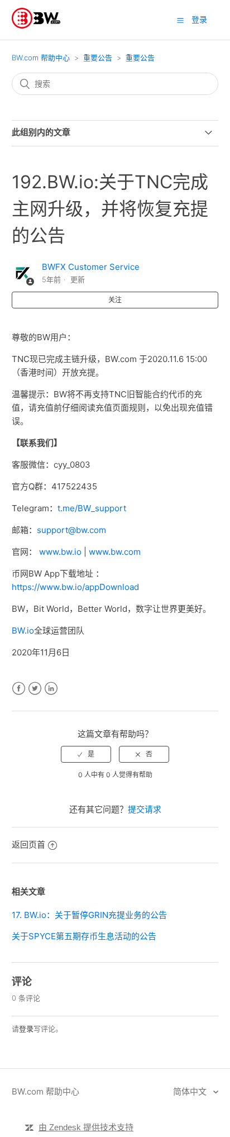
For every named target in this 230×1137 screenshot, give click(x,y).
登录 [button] (199, 19)
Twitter (35, 689)
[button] (180, 20)
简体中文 (191, 1091)
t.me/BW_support (92, 508)
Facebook (19, 689)
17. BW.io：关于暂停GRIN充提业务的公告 (89, 915)
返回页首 (28, 844)
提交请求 (144, 809)
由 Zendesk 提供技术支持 (86, 1127)
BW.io (23, 630)
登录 (26, 1028)
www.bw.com (115, 551)
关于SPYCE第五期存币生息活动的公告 (84, 936)
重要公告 (97, 57)
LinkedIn (51, 689)
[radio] (86, 754)
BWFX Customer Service (91, 266)
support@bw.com (71, 530)
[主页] (36, 25)
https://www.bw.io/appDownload (75, 587)
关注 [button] (115, 300)
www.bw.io (60, 551)
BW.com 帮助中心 (41, 57)
